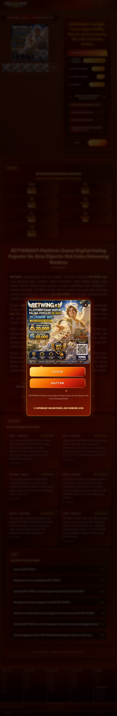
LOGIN (57, 371)
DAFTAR (57, 383)
